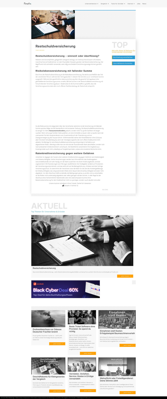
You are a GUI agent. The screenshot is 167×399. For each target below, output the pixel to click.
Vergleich (104, 3)
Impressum (27, 397)
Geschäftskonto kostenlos (122, 63)
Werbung (79, 397)
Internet (130, 3)
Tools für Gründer (117, 3)
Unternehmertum (91, 3)
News (144, 3)
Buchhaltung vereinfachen (122, 57)
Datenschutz (19, 397)
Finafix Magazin (40, 50)
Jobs (138, 3)
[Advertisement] (70, 106)
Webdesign (11, 397)
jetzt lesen (125, 276)
